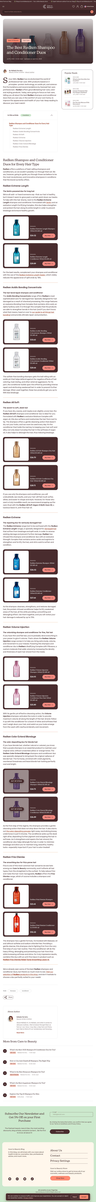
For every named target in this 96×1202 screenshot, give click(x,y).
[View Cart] (81, 6)
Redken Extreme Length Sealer (32, 275)
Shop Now (60, 1178)
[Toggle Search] (7, 6)
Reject (75, 1197)
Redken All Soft (18, 135)
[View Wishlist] (73, 6)
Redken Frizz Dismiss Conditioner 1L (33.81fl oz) (42, 926)
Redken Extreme (19, 138)
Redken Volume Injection (22, 141)
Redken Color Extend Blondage (24, 144)
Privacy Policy (28, 1198)
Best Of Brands (13, 41)
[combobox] (46, 12)
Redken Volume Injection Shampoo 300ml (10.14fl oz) (40, 671)
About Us (56, 1150)
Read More (20, 1033)
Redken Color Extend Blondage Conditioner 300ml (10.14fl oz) (41, 811)
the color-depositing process (18, 831)
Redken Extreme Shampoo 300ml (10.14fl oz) (42, 564)
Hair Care (26, 41)
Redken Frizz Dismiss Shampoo (41, 899)
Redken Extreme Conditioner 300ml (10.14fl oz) (40, 592)
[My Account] (77, 6)
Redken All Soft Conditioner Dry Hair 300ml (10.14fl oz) (41, 480)
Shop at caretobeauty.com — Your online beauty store (20, 1)
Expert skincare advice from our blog (52, 1)
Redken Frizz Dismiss (20, 147)
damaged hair (50, 529)
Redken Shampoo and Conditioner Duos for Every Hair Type (29, 125)
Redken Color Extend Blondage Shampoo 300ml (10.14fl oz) (41, 783)
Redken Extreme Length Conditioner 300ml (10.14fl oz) (40, 258)
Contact (55, 1155)
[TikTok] (32, 1178)
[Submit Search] (91, 11)
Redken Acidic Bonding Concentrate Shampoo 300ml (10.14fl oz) (41, 333)
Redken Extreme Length (22, 128)
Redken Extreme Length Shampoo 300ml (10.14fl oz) (42, 230)
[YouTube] (24, 1178)
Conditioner (25, 991)
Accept (83, 1197)
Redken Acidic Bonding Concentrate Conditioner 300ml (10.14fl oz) (41, 361)
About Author (29, 72)
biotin (48, 202)
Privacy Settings (60, 1161)
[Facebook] (9, 1178)
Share (10, 997)
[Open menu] (3, 6)
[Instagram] (17, 1178)
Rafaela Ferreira (22, 1017)
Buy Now (48, 236)
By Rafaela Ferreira (15, 71)
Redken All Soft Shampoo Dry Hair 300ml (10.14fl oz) (42, 452)
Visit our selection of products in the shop (28, 973)
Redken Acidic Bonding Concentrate (26, 132)
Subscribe (60, 1132)
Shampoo (13, 991)
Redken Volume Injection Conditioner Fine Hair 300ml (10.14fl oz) (40, 698)
